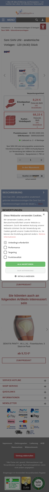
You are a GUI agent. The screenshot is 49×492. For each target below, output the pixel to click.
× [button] (44, 214)
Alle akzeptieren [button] (25, 264)
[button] (24, 276)
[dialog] (24, 246)
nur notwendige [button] (25, 270)
